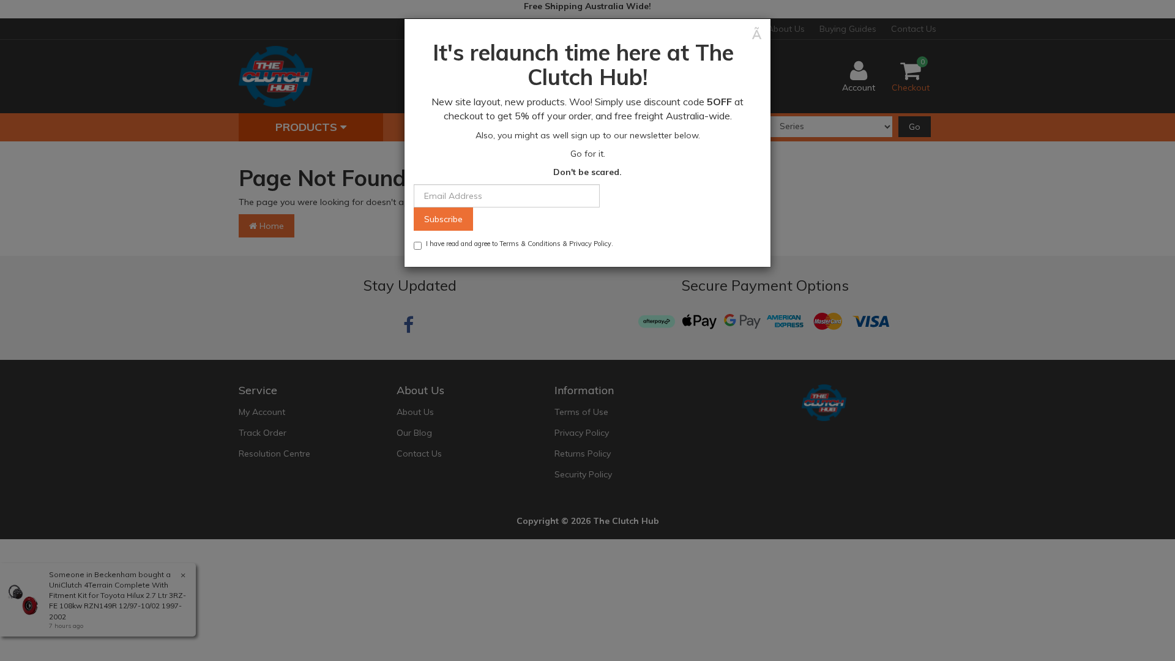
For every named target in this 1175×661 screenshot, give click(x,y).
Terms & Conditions (530, 243)
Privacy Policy (590, 243)
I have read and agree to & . (519, 243)
